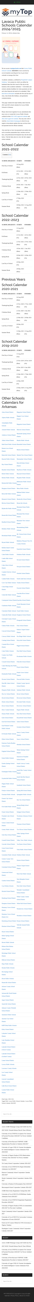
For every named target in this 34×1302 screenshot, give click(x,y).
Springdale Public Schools (24, 794)
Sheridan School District (23, 744)
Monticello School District (24, 499)
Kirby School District (8, 1029)
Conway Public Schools (8, 636)
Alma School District (7, 412)
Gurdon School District (8, 880)
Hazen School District (8, 931)
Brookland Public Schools (9, 535)
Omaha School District (23, 582)
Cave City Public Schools (9, 582)
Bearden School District (8, 470)
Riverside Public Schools (24, 702)
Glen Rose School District (9, 835)
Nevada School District (23, 560)
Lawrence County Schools (9, 1068)
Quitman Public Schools (23, 690)
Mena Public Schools (22, 488)
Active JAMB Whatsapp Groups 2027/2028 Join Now (17, 1127)
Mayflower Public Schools (24, 470)
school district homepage (13, 121)
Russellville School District (24, 717)
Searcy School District (23, 739)
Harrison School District (8, 926)
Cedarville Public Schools (9, 595)
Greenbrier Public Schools (9, 855)
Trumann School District (23, 824)
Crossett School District (8, 662)
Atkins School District (8, 440)
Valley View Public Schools (24, 840)
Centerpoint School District (9, 600)
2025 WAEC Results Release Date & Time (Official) (16, 1130)
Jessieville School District (9, 1004)
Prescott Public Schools (23, 679)
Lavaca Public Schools (8, 1064)
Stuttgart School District (23, 812)
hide (10, 154)
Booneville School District (9, 515)
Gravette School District (8, 844)
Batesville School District (9, 455)
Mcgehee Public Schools (23, 477)
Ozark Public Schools (23, 611)
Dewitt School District (8, 698)
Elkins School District (8, 739)
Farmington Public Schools (9, 771)
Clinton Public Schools (8, 625)
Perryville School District (24, 640)
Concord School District (8, 631)
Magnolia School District (24, 424)
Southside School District (24, 785)
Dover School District (8, 706)
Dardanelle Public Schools (9, 674)
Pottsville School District (23, 662)
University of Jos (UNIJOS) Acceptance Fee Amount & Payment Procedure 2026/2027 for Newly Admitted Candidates (17, 1136)
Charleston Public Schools (9, 605)
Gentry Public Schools (8, 829)
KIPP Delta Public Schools (9, 1025)
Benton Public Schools (8, 477)
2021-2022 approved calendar (19, 116)
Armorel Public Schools (8, 429)
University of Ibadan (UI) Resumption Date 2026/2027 (17, 1184)
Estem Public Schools (8, 758)
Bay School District (7, 464)
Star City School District (23, 800)
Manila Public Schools (23, 440)
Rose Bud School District (24, 713)
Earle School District (7, 717)
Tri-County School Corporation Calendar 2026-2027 (16, 1163)
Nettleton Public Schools (23, 554)
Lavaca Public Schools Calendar (17, 1101)
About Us (22, 1295)
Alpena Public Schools (8, 417)
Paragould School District (24, 620)
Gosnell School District (8, 840)
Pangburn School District (24, 615)
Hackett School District (8, 891)
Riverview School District (24, 706)
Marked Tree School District (24, 455)
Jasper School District (8, 1000)
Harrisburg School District (9, 921)
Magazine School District (24, 412)
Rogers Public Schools (23, 710)
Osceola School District (23, 588)
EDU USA (11, 1099)
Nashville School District (24, 549)
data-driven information (8, 93)
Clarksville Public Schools (9, 615)
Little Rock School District (9, 1086)
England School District (8, 751)
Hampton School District (8, 903)
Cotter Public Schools (8, 651)
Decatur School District (8, 679)
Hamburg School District (9, 898)
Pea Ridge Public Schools (24, 636)
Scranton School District (23, 727)
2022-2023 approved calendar (10, 118)
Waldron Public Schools (23, 855)
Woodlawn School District (24, 915)
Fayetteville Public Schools (9, 778)
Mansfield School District (24, 444)
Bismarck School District (9, 499)
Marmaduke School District (24, 459)
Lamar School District (8, 1060)
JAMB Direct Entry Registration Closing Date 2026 (16, 1191)
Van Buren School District (24, 844)
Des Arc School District (8, 694)
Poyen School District (23, 667)
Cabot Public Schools (8, 554)
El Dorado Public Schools (9, 734)
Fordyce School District (8, 790)
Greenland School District (9, 867)
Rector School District (23, 694)
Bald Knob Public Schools (9, 444)
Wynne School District (23, 921)
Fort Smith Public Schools (9, 806)
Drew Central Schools (8, 710)
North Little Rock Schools (24, 578)
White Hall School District (24, 903)
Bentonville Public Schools (9, 483)
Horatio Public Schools (8, 968)
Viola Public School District (24, 849)
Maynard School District (23, 473)
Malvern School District (23, 429)
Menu (18, 2)
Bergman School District (8, 488)
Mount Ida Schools (22, 503)
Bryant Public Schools (8, 542)
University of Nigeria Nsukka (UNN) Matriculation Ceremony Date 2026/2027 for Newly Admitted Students (16, 1158)
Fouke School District (8, 812)
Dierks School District (8, 702)
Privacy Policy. (15, 1295)
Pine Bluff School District (24, 651)
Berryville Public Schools (9, 494)
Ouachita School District (23, 600)
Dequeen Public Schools (8, 690)
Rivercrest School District (24, 698)
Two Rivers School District (24, 829)
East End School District (8, 721)
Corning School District (8, 640)
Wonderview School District (24, 909)
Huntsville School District (9, 982)
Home (27, 1295)
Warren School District (23, 860)
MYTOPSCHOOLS (17, 12)
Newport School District (23, 566)
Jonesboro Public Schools (9, 1014)
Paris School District (22, 625)
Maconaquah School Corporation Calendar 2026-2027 (17, 1187)
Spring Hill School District (24, 790)
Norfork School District (23, 573)
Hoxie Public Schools (8, 978)
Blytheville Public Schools (9, 508)
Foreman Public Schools (8, 794)
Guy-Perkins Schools (7, 886)
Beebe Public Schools (8, 473)
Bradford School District (8, 522)
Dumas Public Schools (8, 713)
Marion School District (23, 449)
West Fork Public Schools (24, 874)
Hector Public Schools (8, 942)
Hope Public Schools (7, 964)
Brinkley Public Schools (8, 529)
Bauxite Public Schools (8, 459)
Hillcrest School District (8, 960)
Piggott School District (23, 645)
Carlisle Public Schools (8, 578)
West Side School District (24, 886)
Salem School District (23, 721)
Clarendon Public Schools (9, 611)
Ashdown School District (9, 435)
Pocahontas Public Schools (24, 656)
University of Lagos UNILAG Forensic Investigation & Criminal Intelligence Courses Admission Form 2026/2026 (16, 1150)
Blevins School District (8, 503)
